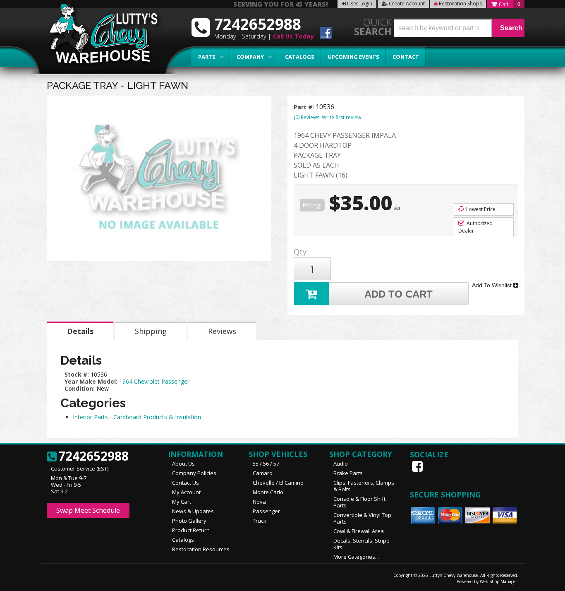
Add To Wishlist (492, 285)
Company (250, 56)
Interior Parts (90, 417)
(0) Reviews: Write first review (327, 117)
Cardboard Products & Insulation (157, 417)
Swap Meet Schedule (88, 510)
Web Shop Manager (498, 581)
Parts (206, 56)
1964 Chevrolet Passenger (154, 381)
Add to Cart (398, 294)
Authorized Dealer (475, 227)
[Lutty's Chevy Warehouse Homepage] (99, 36)
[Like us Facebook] (418, 466)
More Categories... (356, 556)
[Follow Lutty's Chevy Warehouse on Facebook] (326, 34)
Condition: (80, 388)
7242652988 (93, 456)
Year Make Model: (91, 381)
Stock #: (78, 374)
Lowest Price (480, 209)
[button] (459, 28)
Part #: (305, 107)
